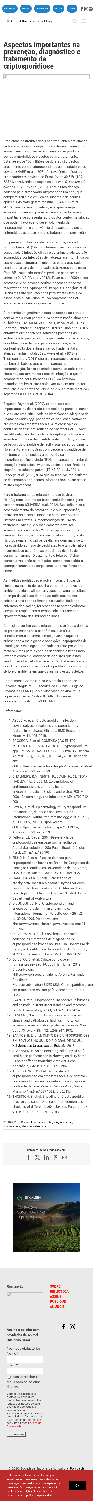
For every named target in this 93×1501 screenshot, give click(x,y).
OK (77, 1485)
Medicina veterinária (33, 1126)
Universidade (38, 1122)
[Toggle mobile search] (74, 21)
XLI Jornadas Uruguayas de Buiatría (39, 1046)
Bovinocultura (11, 1126)
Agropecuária (64, 1122)
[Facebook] (63, 1326)
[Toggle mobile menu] (83, 21)
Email (12, 1365)
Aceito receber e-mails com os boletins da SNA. (24, 1382)
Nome (12, 1353)
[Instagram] (72, 1326)
